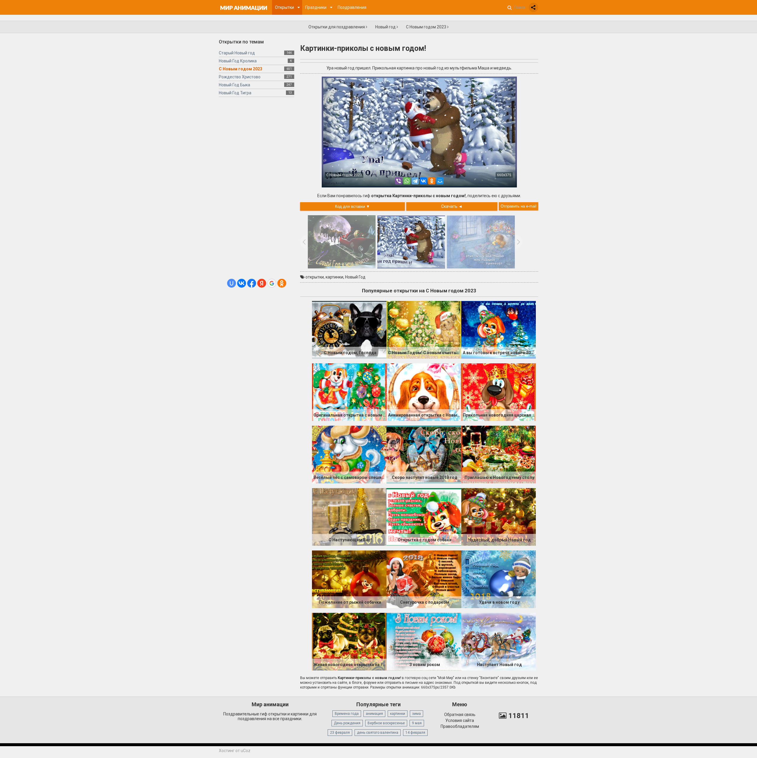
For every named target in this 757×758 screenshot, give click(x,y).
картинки (334, 277)
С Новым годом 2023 (426, 27)
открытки (314, 277)
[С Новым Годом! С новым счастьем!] (423, 329)
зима (416, 714)
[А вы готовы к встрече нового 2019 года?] (498, 329)
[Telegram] (415, 180)
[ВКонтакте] (423, 180)
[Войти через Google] (271, 283)
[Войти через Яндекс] (261, 283)
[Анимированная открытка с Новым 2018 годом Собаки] (423, 391)
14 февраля (415, 733)
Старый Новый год (237, 53)
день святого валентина (377, 733)
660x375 (504, 175)
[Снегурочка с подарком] (423, 578)
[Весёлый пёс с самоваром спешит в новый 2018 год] (349, 454)
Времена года (347, 714)
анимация (374, 714)
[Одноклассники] (431, 180)
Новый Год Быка (234, 84)
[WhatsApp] (406, 180)
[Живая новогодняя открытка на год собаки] (349, 641)
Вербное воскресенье (386, 723)
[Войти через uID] (231, 283)
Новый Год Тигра (235, 92)
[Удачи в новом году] (498, 578)
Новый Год (355, 277)
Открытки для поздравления (337, 27)
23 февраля (340, 733)
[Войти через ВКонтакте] (241, 283)
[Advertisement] (256, 190)
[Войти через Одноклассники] (281, 283)
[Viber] (398, 180)
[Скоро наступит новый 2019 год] (423, 454)
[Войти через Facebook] (251, 283)
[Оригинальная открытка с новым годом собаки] (349, 391)
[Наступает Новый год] (498, 641)
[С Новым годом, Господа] (349, 329)
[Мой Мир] (440, 180)
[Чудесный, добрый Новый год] (498, 516)
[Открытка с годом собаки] (423, 516)
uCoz (245, 750)
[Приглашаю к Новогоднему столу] (498, 454)
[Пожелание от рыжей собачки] (349, 578)
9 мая (417, 723)
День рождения (347, 723)
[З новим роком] (423, 641)
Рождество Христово (240, 76)
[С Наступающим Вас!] (349, 516)
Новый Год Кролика (238, 61)
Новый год (386, 27)
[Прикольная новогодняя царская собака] (498, 391)
